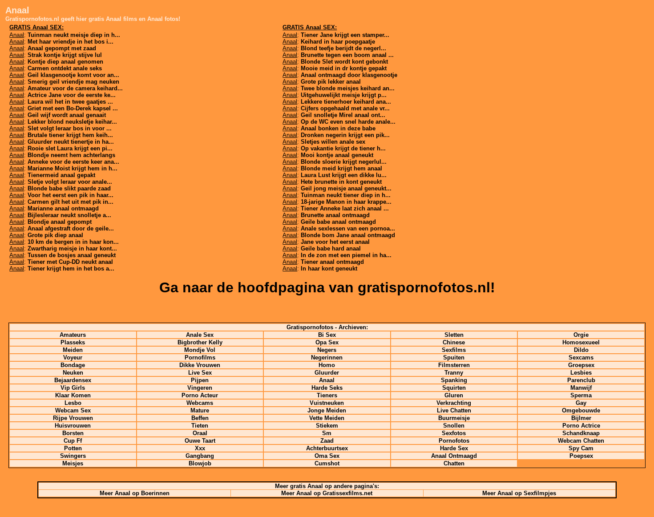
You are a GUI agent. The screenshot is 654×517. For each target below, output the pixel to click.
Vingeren (199, 387)
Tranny (453, 372)
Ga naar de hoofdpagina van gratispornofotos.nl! (327, 287)
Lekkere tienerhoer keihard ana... (346, 101)
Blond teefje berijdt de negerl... (343, 48)
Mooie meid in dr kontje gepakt (344, 68)
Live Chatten (454, 410)
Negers (326, 350)
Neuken (73, 372)
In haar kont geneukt (329, 268)
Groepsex (581, 365)
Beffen (200, 418)
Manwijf (581, 387)
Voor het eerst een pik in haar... (70, 195)
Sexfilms (454, 350)
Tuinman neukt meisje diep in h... (74, 35)
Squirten (454, 387)
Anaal (327, 380)
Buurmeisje (454, 418)
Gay (581, 403)
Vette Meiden (326, 418)
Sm (326, 433)
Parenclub (581, 380)
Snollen (453, 425)
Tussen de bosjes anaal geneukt (72, 255)
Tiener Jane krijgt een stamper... (345, 35)
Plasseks (73, 342)
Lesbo (73, 403)
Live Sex (200, 372)
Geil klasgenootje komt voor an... (73, 75)
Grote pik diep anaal (55, 235)
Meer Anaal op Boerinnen (135, 493)
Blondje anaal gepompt (60, 221)
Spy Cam (581, 448)
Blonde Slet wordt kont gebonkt (344, 61)
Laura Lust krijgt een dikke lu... (344, 175)
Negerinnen (327, 357)
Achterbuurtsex (327, 448)
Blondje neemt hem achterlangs (71, 155)
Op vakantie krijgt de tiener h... (343, 148)
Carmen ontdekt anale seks (65, 68)
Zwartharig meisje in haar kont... (72, 248)
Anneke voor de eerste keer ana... (73, 161)
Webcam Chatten (581, 440)
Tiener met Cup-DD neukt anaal (70, 261)
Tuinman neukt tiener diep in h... (346, 195)
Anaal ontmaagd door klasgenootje (349, 75)
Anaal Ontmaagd (454, 455)
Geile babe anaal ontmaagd (338, 221)
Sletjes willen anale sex (333, 141)
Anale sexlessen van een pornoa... (348, 228)
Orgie (581, 334)
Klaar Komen (73, 395)
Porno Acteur (200, 395)
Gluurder (327, 372)
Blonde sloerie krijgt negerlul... (344, 161)
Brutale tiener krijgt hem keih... (70, 135)
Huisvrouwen (73, 425)
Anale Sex (200, 334)
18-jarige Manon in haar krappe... (346, 201)
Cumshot (327, 463)
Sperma (581, 395)
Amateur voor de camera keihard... (75, 88)
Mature (199, 410)
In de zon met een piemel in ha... (346, 255)
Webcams (199, 403)
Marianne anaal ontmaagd (63, 208)
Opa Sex (327, 342)
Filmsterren (454, 365)
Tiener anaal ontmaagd (332, 261)
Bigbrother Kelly (200, 342)
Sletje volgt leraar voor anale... (70, 181)
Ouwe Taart (200, 440)
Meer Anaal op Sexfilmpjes (519, 493)
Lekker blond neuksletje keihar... (72, 121)
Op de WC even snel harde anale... (348, 121)
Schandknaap (581, 433)
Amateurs (73, 334)
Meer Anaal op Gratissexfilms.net (326, 493)
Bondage (73, 365)
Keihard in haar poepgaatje (338, 41)
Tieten (199, 425)
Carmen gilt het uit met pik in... (70, 201)
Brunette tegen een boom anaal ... (347, 55)
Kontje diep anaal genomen (65, 61)
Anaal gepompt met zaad (62, 48)
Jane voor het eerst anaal (335, 241)
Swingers (73, 455)
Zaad (327, 440)
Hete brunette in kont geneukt (341, 181)
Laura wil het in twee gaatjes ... (70, 101)
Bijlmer (581, 418)
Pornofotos (454, 440)
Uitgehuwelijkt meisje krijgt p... (344, 95)
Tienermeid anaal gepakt (61, 175)
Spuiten (453, 357)
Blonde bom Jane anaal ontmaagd (348, 235)
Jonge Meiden (326, 410)
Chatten (454, 463)
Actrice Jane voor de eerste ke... (72, 95)
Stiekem (327, 425)
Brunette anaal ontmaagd (335, 215)
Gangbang (200, 455)
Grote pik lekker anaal (331, 81)
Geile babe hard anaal (331, 248)
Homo (327, 365)
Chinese (454, 342)
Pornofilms (200, 357)
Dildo (581, 350)
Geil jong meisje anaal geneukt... (346, 188)
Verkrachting (453, 403)
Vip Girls (73, 387)
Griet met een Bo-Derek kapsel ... (73, 108)
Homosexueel (581, 342)
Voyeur (72, 357)
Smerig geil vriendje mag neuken (73, 81)
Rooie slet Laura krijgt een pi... (70, 148)
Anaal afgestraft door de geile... (71, 228)
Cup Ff (73, 440)
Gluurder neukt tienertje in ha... (71, 141)
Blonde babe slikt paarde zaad (69, 188)
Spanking (454, 380)
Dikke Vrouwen (199, 365)
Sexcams (581, 357)
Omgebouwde (581, 410)
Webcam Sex (73, 410)
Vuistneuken (327, 403)
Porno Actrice (581, 425)
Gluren (453, 395)
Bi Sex (327, 334)
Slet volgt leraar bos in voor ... (70, 128)
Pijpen (200, 380)
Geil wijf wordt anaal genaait (67, 115)
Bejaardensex (72, 380)
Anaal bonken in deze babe (338, 128)
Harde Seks (327, 387)
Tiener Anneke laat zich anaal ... (345, 208)
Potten (73, 448)
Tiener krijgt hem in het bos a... (71, 268)
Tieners (327, 395)
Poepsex (581, 455)
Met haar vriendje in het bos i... (70, 41)
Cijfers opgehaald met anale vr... (345, 108)
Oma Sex (327, 455)
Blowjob (200, 463)
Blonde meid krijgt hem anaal (341, 168)
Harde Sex (454, 448)
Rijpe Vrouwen (73, 418)
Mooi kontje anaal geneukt (337, 155)
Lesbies (581, 372)
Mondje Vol (199, 350)
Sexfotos (454, 433)
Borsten (73, 433)
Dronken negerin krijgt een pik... (345, 135)
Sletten (454, 334)
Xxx (200, 448)
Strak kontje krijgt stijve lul (65, 55)
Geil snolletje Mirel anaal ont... (343, 115)
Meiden (73, 350)
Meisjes (72, 463)
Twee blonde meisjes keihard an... (348, 88)
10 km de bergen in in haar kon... (73, 241)
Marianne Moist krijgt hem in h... (72, 168)
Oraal (200, 433)
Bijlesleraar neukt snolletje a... (69, 215)
